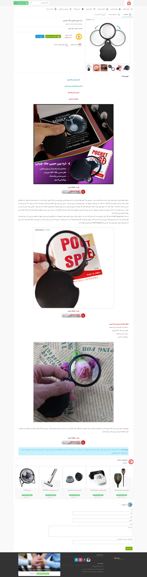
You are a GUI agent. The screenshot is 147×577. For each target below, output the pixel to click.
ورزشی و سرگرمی (63, 9)
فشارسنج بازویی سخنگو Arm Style (98, 490)
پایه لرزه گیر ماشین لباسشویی (74, 490)
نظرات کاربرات (98, 14)
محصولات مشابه (112, 14)
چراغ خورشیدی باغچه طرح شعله (122, 490)
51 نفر (38, 36)
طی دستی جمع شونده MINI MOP (51, 490)
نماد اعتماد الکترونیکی (98, 566)
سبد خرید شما (21, 3)
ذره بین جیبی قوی (31, 450)
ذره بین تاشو (72, 450)
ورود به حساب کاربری (43, 573)
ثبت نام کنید (32, 573)
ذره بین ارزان (80, 450)
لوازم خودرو (89, 9)
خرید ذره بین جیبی (105, 450)
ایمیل (131, 516)
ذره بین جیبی (40, 450)
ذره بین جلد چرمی (50, 450)
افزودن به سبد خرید (51, 36)
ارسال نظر (129, 548)
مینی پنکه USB (27, 490)
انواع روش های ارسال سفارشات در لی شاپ (93, 569)
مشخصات (126, 14)
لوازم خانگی (126, 9)
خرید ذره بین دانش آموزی (92, 450)
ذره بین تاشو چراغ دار (62, 450)
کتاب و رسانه (49, 9)
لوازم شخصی (113, 9)
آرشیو (125, 463)
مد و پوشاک (77, 9)
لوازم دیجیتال (101, 9)
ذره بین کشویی (116, 453)
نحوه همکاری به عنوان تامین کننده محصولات (93, 571)
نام (131, 509)
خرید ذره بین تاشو (116, 450)
